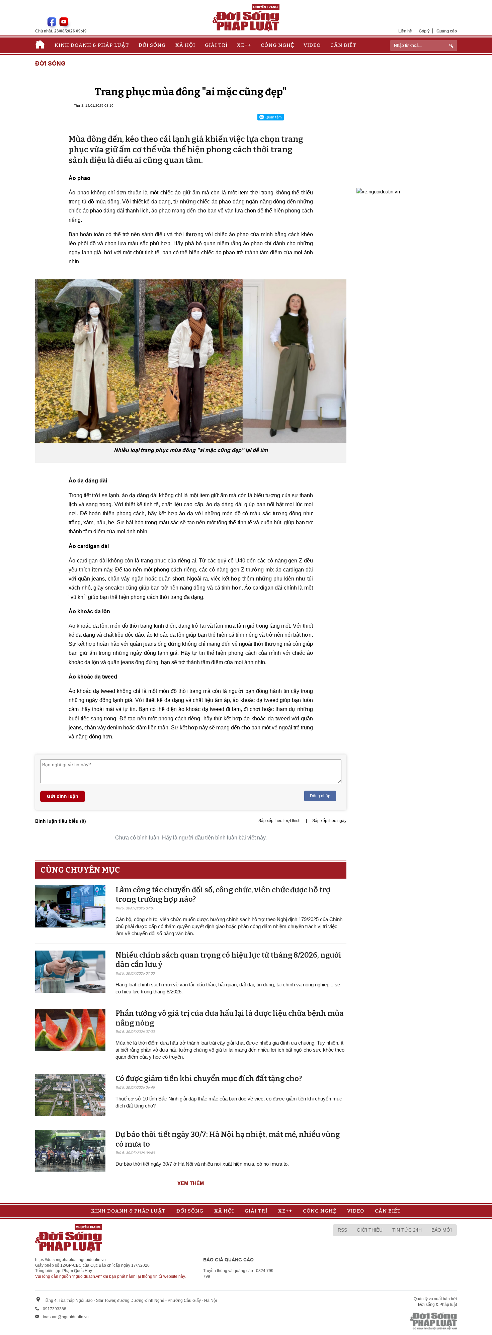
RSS (342, 1230)
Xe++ (244, 45)
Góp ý (424, 30)
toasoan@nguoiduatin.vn (66, 1317)
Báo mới (441, 1230)
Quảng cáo (446, 30)
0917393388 (54, 1309)
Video (312, 45)
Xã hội (185, 45)
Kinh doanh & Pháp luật (92, 45)
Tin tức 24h (407, 1230)
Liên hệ (405, 30)
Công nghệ (277, 45)
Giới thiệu (370, 1230)
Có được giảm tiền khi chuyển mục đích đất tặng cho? (208, 1078)
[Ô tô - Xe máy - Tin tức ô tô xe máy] (378, 191)
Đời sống (152, 45)
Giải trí (216, 45)
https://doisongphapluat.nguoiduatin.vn (70, 1259)
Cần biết (343, 45)
